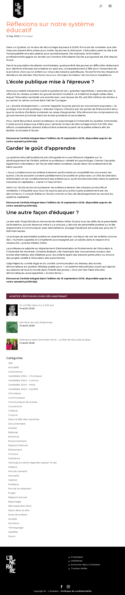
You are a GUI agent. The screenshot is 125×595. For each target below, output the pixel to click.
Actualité (13, 367)
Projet (11, 493)
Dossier (12, 427)
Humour (13, 453)
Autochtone (15, 371)
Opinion (12, 479)
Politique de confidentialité (76, 591)
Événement (15, 449)
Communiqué (16, 397)
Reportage (14, 501)
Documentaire (17, 423)
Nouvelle (13, 475)
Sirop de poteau (17, 514)
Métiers (12, 467)
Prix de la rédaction (19, 488)
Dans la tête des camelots (23, 419)
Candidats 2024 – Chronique (25, 376)
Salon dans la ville (18, 510)
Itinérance (14, 458)
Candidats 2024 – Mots (21, 384)
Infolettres (76, 560)
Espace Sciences (18, 445)
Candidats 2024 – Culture (23, 380)
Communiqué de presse (23, 402)
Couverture (15, 406)
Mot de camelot (17, 471)
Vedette (13, 531)
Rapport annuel (17, 497)
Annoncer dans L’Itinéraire (85, 564)
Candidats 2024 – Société (23, 389)
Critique (13, 410)
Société (12, 519)
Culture (13, 415)
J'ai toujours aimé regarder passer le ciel (32, 462)
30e (10, 363)
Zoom (11, 536)
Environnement (17, 441)
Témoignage (15, 527)
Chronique (27, 36)
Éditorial (13, 432)
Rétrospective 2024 (20, 505)
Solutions (13, 523)
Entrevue (13, 436)
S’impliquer (77, 557)
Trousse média (79, 568)
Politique (13, 484)
